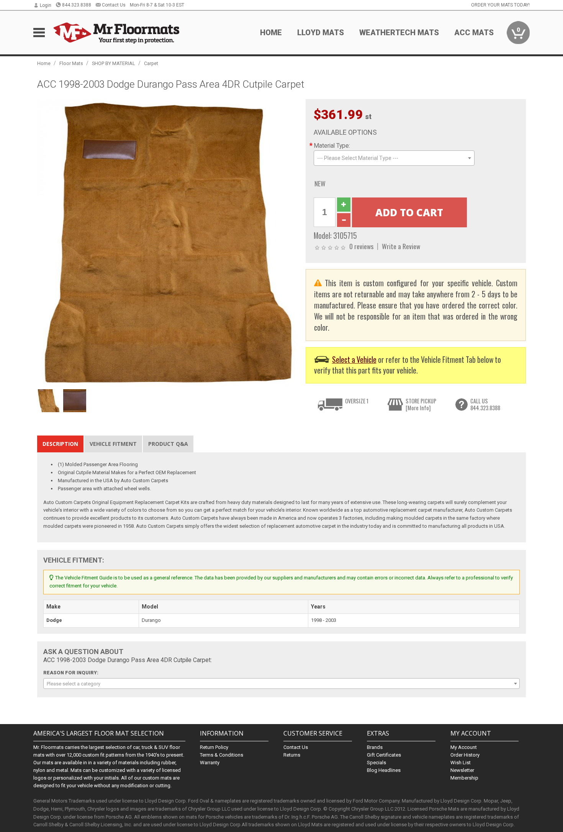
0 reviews (361, 246)
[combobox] (394, 158)
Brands (375, 747)
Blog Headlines (384, 770)
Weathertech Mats (399, 32)
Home (271, 32)
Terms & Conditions (221, 755)
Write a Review (401, 246)
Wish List (460, 762)
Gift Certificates (384, 755)
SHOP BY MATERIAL (113, 63)
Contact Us (114, 5)
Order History (465, 755)
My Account (463, 747)
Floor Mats (71, 63)
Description (60, 443)
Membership (464, 778)
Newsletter (462, 770)
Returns (291, 755)
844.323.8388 (76, 5)
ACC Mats (474, 32)
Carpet (151, 63)
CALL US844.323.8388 (485, 404)
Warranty (209, 762)
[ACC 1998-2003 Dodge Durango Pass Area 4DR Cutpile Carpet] (167, 242)
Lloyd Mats (320, 32)
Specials (376, 762)
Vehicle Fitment (113, 443)
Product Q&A (168, 443)
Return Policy (214, 747)
